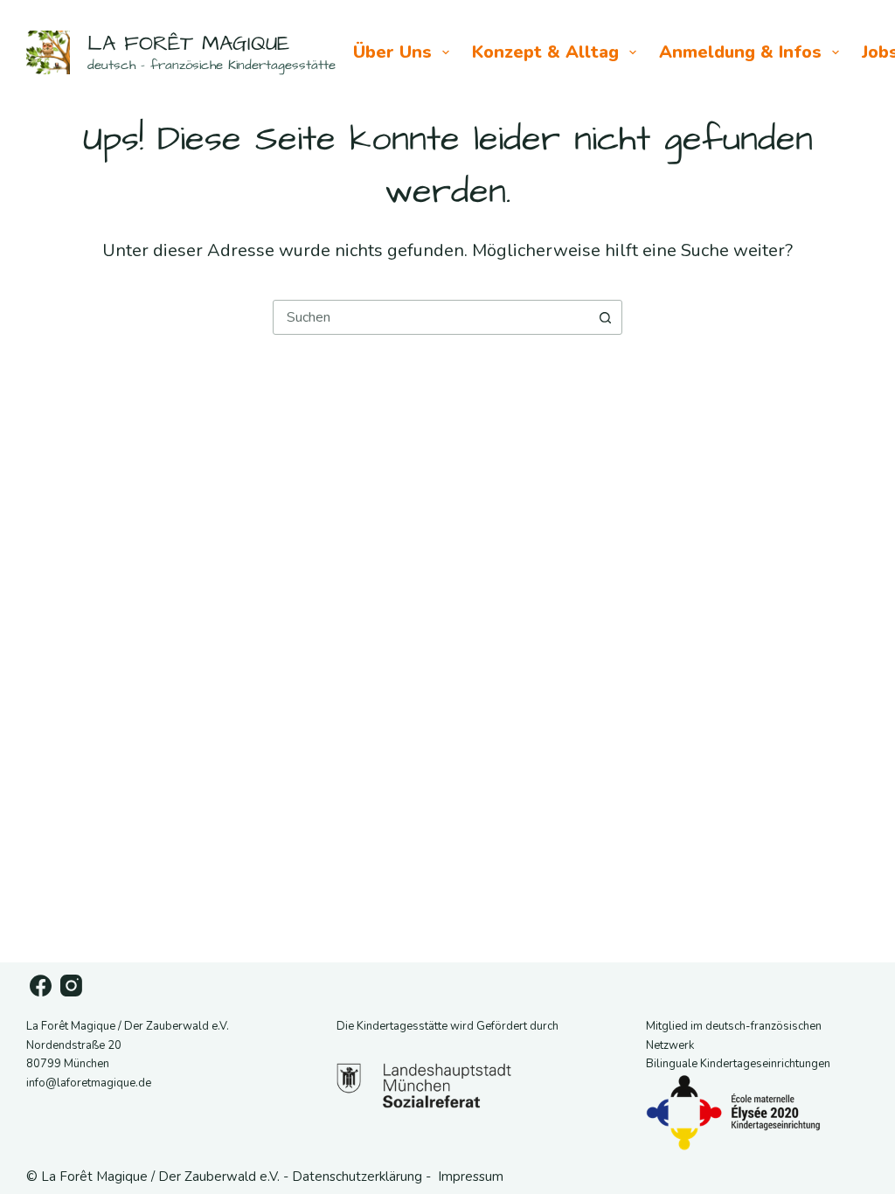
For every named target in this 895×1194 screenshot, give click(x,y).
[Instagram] (71, 985)
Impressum (470, 1176)
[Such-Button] (604, 317)
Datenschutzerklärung (357, 1176)
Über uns (392, 52)
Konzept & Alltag (545, 52)
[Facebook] (41, 985)
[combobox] (431, 317)
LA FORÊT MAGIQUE (188, 44)
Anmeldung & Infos (740, 52)
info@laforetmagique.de (88, 1083)
